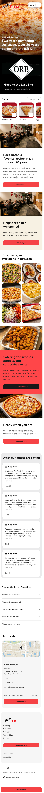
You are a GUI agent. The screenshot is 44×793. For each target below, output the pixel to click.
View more (8, 481)
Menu (32, 5)
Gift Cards (7, 732)
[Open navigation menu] (38, 5)
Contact (6, 738)
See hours (35, 695)
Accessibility (7, 757)
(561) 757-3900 (9, 683)
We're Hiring (8, 735)
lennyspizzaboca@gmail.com (14, 687)
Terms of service (8, 754)
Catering (6, 726)
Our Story (7, 729)
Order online (21, 701)
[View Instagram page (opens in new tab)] (8, 767)
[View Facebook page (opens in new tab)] (4, 767)
